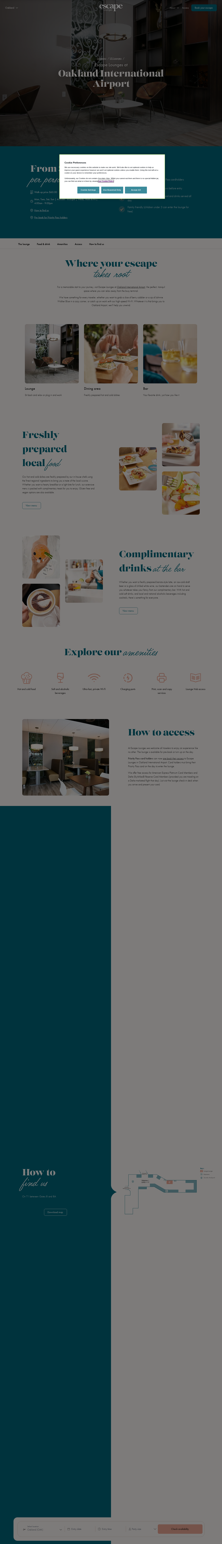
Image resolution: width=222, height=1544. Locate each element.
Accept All (136, 190)
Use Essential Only (112, 190)
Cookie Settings (88, 190)
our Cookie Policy (106, 181)
